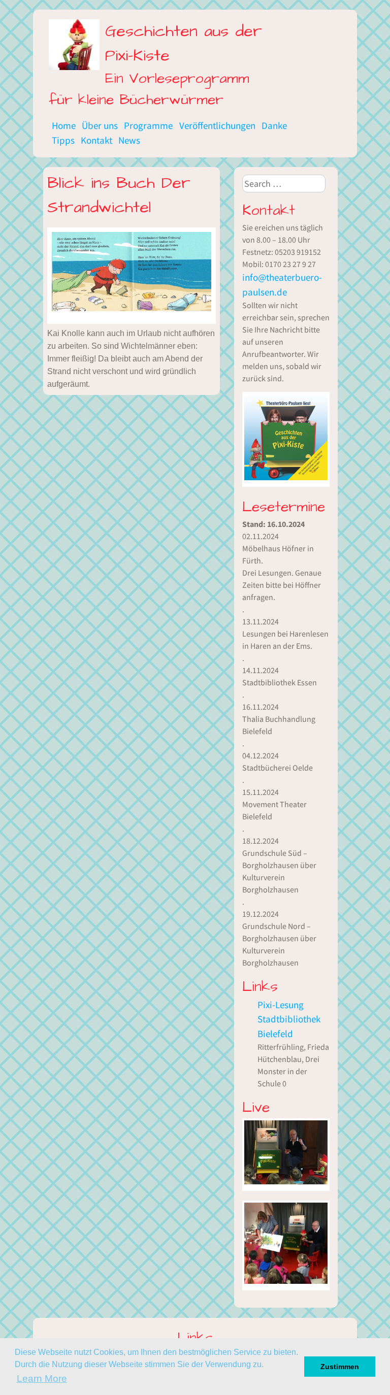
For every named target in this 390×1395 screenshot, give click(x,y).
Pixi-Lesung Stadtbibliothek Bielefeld (288, 1019)
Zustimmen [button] (339, 1367)
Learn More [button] (42, 1378)
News (129, 140)
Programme (148, 125)
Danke (274, 125)
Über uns (100, 125)
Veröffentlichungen (217, 125)
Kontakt (96, 140)
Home (64, 125)
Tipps (63, 140)
